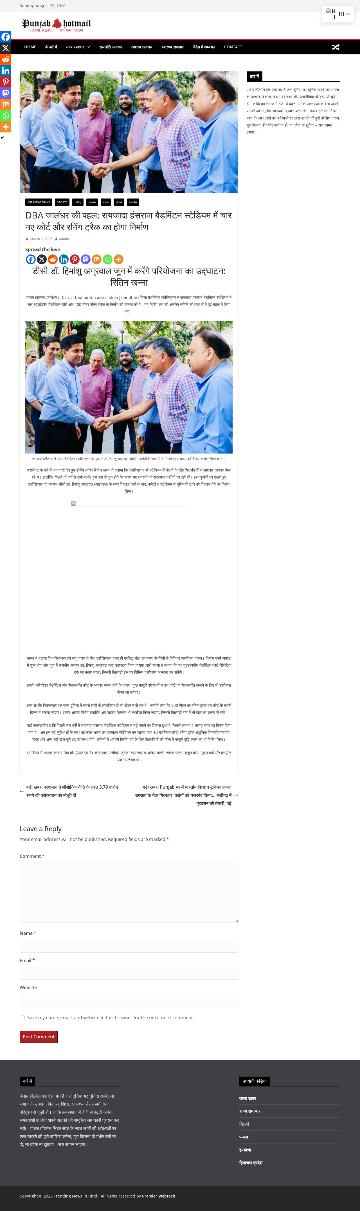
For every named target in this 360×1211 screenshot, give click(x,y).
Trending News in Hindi (76, 1196)
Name (28, 933)
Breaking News (39, 202)
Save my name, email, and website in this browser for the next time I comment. (110, 1017)
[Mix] (97, 259)
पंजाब (106, 202)
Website (28, 987)
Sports (62, 202)
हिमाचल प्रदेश (250, 1163)
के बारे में (51, 46)
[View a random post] (335, 47)
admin (64, 238)
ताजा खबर (247, 1098)
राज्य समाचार (75, 46)
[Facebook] (31, 259)
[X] (42, 259)
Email (27, 960)
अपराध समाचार (141, 46)
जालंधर (92, 202)
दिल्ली (244, 1124)
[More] (118, 259)
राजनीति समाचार (110, 46)
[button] (87, 47)
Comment (32, 856)
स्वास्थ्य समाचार (172, 46)
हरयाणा (245, 1150)
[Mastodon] (86, 259)
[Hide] (2, 138)
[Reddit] (53, 259)
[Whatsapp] (107, 259)
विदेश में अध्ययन (204, 46)
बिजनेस (133, 202)
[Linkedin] (64, 259)
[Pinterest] (75, 259)
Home (30, 46)
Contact (233, 46)
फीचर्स (119, 202)
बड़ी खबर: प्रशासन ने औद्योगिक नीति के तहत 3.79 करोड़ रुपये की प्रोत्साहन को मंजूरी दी (72, 791)
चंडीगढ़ (78, 202)
